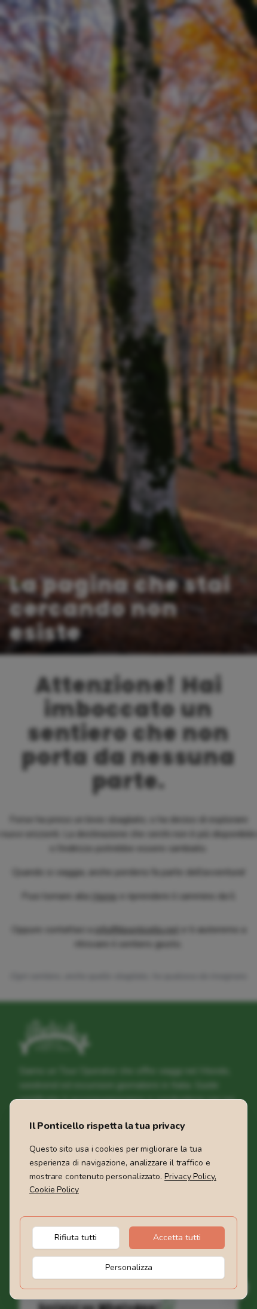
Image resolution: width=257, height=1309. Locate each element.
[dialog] (128, 1199)
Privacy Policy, (190, 1176)
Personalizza (128, 1267)
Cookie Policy (54, 1189)
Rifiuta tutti (75, 1237)
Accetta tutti (177, 1237)
